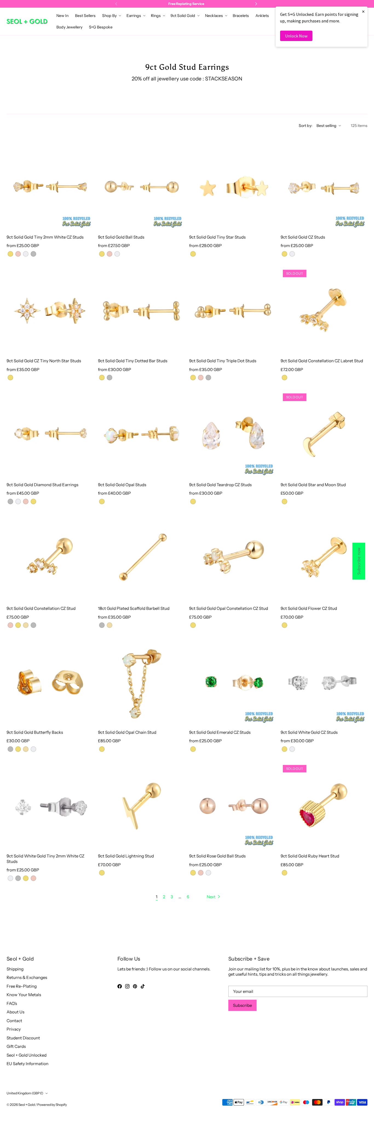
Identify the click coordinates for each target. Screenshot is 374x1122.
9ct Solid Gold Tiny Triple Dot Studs (222, 360)
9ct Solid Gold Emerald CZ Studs (220, 732)
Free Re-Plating (22, 986)
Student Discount (23, 1037)
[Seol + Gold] (27, 21)
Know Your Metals (24, 994)
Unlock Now (296, 36)
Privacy (14, 1029)
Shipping (15, 969)
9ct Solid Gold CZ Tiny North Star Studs (44, 360)
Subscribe (242, 1005)
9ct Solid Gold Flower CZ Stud (309, 608)
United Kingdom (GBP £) (25, 1093)
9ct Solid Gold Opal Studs (122, 484)
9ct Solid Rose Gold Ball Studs (217, 856)
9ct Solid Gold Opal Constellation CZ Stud (228, 608)
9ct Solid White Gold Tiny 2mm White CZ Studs (45, 858)
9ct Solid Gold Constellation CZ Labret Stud (322, 360)
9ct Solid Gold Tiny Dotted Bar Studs (132, 360)
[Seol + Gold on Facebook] (119, 986)
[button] (111, 15)
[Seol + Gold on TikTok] (142, 986)
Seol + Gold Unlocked (27, 1055)
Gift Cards (16, 1046)
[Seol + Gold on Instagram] (127, 986)
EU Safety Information (27, 1063)
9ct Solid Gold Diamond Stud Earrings (42, 484)
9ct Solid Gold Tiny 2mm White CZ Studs (45, 237)
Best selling (326, 125)
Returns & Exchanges (27, 977)
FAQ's (12, 1003)
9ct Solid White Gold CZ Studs (309, 732)
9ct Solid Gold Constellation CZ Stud (41, 608)
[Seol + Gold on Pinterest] (135, 986)
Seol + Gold (26, 1105)
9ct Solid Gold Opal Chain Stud (127, 732)
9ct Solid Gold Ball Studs (121, 237)
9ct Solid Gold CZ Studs (303, 237)
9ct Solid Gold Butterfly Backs (35, 732)
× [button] (363, 11)
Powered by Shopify (52, 1105)
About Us (15, 1011)
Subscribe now (358, 561)
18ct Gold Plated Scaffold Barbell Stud (133, 608)
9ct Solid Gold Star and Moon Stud (313, 484)
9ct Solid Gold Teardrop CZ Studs (220, 484)
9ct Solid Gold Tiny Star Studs (217, 237)
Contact (14, 1020)
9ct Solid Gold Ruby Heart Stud (310, 856)
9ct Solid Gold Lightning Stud (126, 856)
